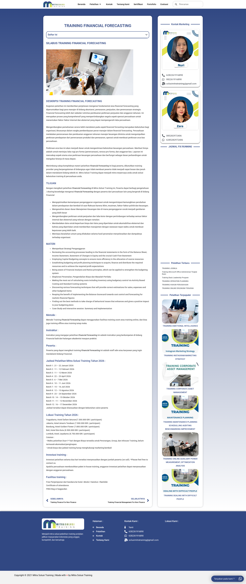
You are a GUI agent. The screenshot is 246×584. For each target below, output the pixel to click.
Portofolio (151, 4)
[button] (146, 35)
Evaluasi (164, 4)
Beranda (81, 4)
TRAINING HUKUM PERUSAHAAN (175, 285)
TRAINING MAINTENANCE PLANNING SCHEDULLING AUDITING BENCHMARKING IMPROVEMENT (180, 425)
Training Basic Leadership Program (175, 278)
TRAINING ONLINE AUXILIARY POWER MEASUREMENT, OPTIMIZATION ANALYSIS (180, 462)
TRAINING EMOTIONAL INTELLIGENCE (180, 326)
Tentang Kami (123, 4)
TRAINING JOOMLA (169, 268)
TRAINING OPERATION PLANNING (175, 281)
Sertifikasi (138, 4)
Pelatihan (94, 4)
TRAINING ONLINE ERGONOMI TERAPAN (178, 288)
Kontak (109, 4)
